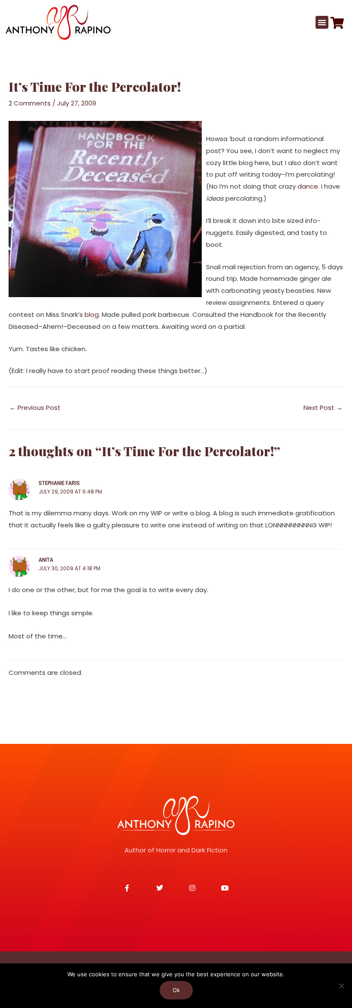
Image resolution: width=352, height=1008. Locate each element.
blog (92, 314)
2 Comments (30, 103)
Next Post (323, 407)
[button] (322, 22)
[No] (341, 985)
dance (307, 186)
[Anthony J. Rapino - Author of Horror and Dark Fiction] (176, 815)
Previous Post (35, 407)
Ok (176, 990)
